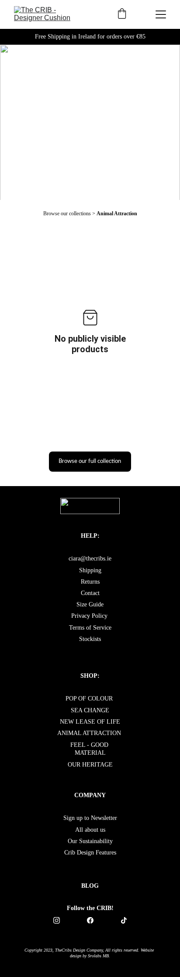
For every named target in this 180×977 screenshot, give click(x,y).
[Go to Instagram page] (61, 920)
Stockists (90, 639)
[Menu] (161, 14)
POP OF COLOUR (90, 698)
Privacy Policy (89, 616)
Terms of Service (90, 627)
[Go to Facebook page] (94, 920)
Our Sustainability (90, 841)
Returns (90, 581)
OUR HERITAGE (90, 764)
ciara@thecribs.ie (90, 558)
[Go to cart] (122, 14)
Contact (90, 593)
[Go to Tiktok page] (124, 920)
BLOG (90, 885)
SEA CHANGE (90, 710)
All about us (90, 829)
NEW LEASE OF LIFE (90, 721)
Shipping (90, 570)
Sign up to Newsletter (90, 818)
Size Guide (90, 604)
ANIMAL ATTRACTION (89, 733)
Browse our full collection (90, 461)
